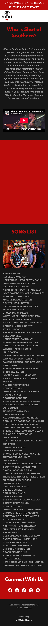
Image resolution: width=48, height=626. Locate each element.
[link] (7, 16)
